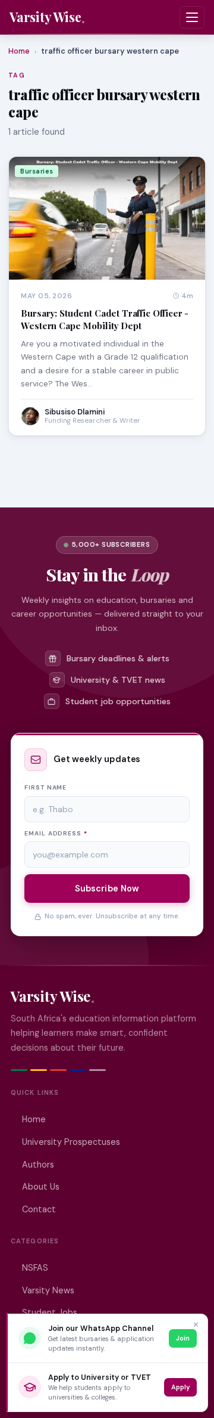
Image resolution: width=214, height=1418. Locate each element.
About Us (40, 1186)
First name (45, 787)
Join (183, 1338)
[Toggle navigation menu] (192, 17)
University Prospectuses (71, 1142)
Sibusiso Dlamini (75, 412)
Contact (39, 1209)
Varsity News (48, 1290)
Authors (38, 1164)
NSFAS (35, 1267)
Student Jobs (49, 1312)
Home (19, 51)
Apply (180, 1387)
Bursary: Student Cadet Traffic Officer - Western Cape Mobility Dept (104, 319)
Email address (55, 833)
